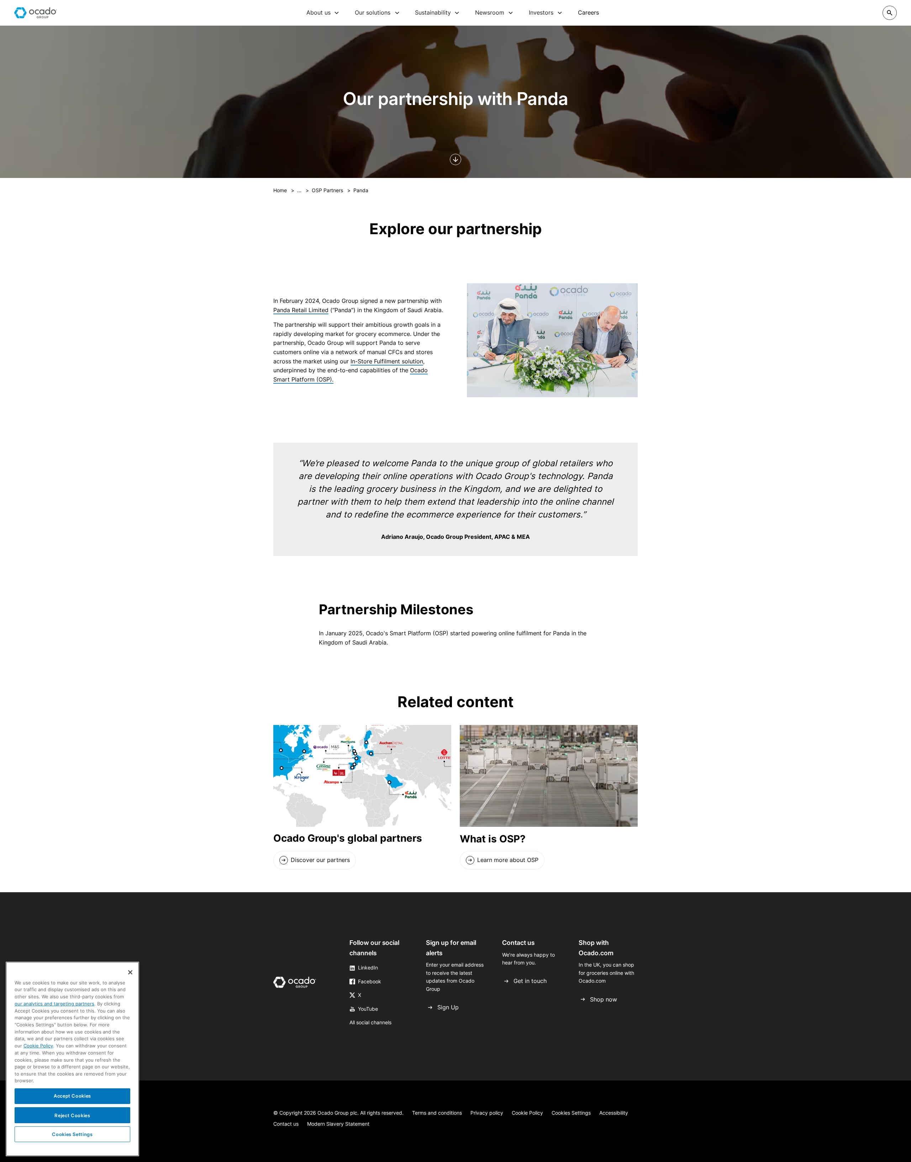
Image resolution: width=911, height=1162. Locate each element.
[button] (322, 12)
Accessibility (613, 1113)
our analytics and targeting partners (54, 1003)
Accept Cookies (72, 1096)
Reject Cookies (72, 1115)
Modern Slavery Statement (338, 1124)
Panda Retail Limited (300, 310)
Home (280, 190)
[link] (314, 860)
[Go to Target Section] (455, 159)
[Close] (130, 972)
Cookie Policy (527, 1113)
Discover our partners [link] (320, 859)
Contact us (286, 1124)
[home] (35, 12)
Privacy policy (486, 1113)
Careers (588, 12)
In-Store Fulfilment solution (387, 361)
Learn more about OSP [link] (507, 859)
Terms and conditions (437, 1113)
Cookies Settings (571, 1113)
